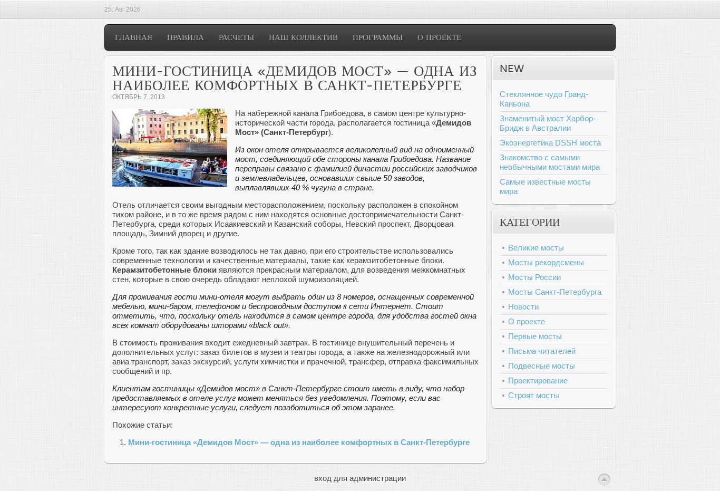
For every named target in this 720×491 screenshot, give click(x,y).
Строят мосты (533, 395)
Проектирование (538, 380)
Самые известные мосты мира (545, 186)
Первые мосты (535, 336)
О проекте (526, 321)
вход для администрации (360, 478)
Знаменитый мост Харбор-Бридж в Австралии (548, 123)
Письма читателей (542, 350)
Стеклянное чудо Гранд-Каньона (544, 99)
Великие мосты (536, 247)
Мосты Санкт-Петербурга (554, 291)
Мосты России (534, 277)
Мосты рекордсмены (546, 262)
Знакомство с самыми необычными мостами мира (550, 162)
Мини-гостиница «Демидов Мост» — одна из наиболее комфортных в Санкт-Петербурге (299, 442)
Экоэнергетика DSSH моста (550, 142)
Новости (523, 306)
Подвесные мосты (541, 365)
